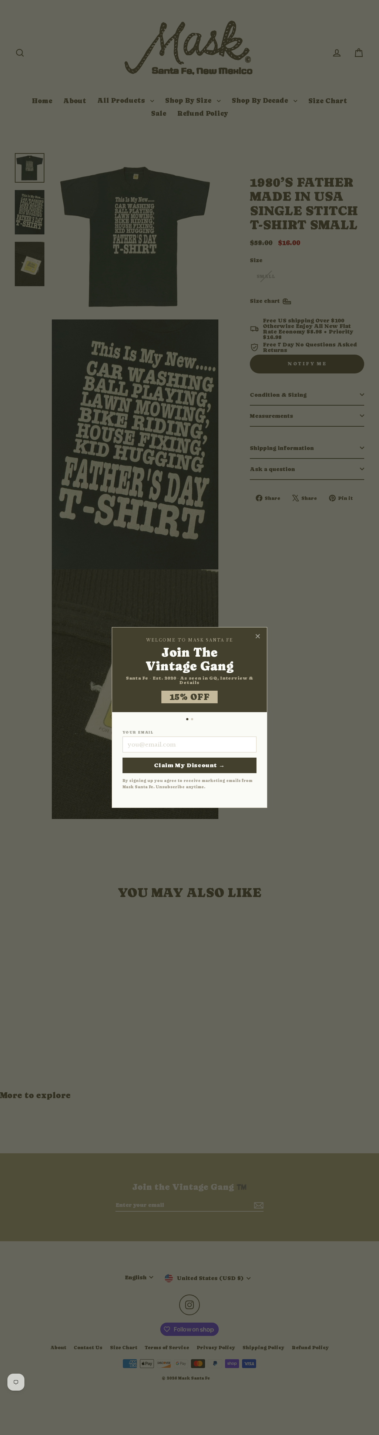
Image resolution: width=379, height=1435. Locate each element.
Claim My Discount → (189, 765)
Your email (138, 732)
